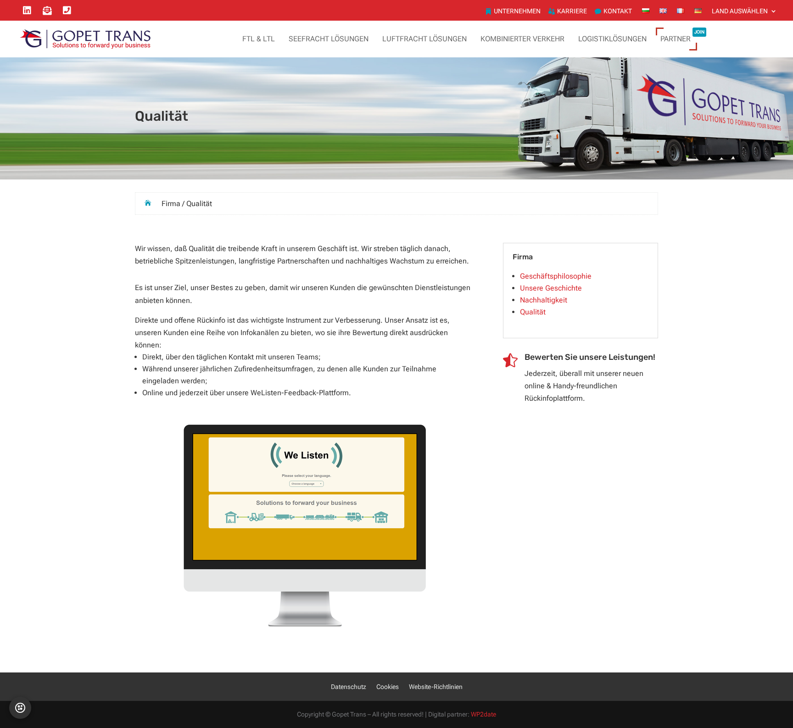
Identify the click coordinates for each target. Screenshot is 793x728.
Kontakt (617, 11)
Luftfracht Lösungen (424, 38)
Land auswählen (740, 11)
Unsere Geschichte (551, 288)
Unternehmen (517, 11)
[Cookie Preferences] (20, 708)
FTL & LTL (258, 38)
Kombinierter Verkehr (522, 38)
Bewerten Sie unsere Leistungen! (590, 357)
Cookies (387, 686)
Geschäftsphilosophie (556, 276)
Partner (682, 37)
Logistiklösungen (612, 38)
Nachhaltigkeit (543, 300)
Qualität (533, 312)
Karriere (572, 11)
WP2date (483, 714)
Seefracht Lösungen (329, 38)
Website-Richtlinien (436, 686)
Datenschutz (348, 686)
